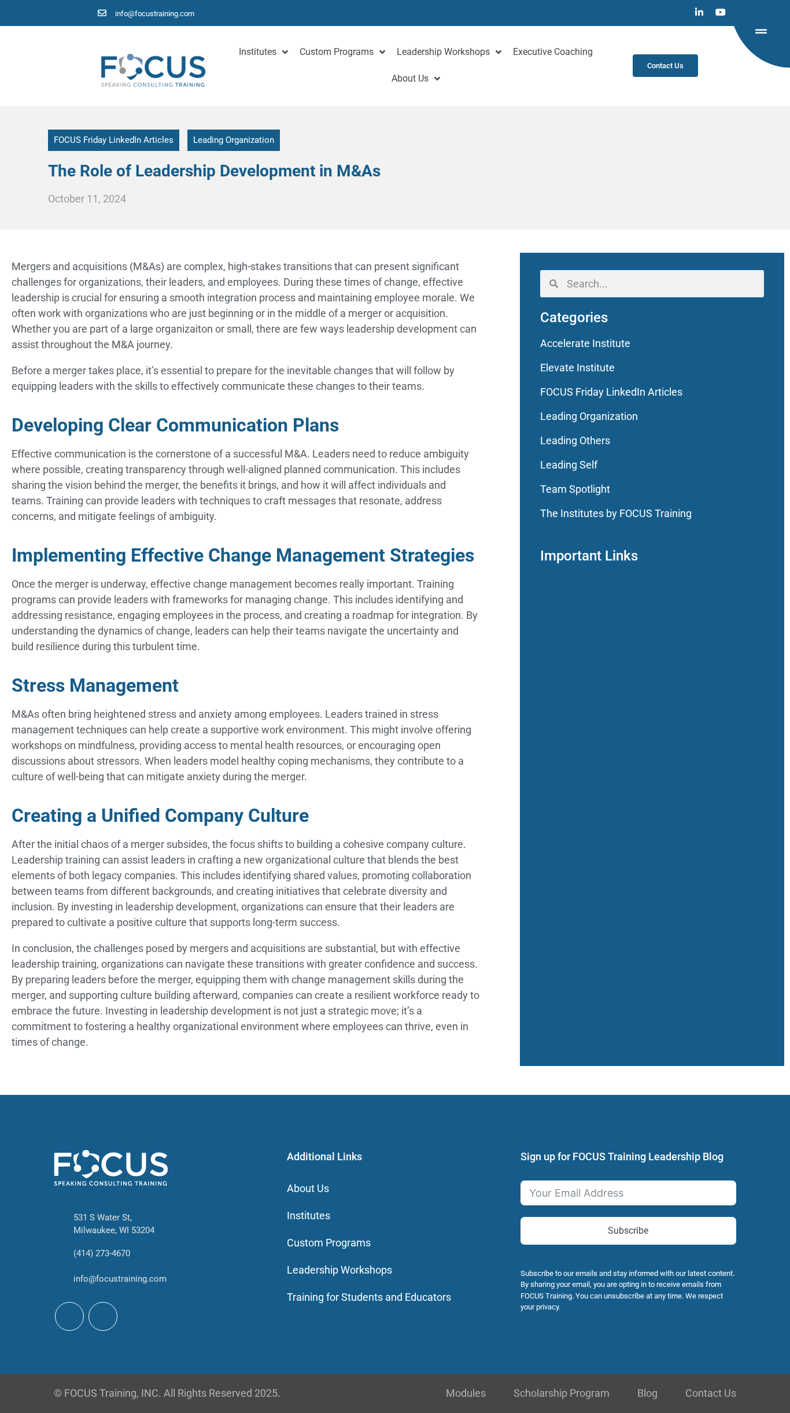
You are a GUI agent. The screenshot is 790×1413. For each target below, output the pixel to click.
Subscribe (628, 1230)
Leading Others (575, 440)
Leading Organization (233, 140)
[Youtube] (720, 12)
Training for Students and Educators (369, 1297)
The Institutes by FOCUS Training (616, 513)
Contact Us (710, 1393)
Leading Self (568, 465)
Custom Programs (337, 51)
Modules (466, 1393)
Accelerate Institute (585, 343)
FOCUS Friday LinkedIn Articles (113, 140)
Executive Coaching (553, 51)
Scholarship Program (562, 1393)
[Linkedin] (699, 12)
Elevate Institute (577, 367)
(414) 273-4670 (101, 1253)
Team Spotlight (575, 489)
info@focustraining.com (120, 1279)
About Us (410, 78)
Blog (647, 1393)
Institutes (257, 51)
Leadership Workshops (443, 51)
